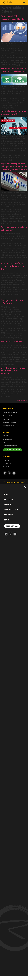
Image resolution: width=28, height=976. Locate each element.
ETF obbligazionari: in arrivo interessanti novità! (14, 113)
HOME (6, 494)
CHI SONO (8, 499)
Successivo (22, 400)
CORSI (6, 504)
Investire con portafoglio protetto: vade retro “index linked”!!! (13, 266)
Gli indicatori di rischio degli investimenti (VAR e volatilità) (13, 370)
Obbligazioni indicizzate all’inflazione (12, 302)
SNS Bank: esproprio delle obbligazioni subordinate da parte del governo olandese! (14, 166)
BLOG (6, 520)
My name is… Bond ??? (11, 341)
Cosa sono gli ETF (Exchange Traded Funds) (12, 17)
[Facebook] (5, 473)
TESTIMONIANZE (11, 510)
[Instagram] (9, 473)
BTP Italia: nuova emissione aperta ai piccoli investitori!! (13, 70)
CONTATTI (8, 515)
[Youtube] (14, 473)
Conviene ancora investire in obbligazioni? (14, 228)
